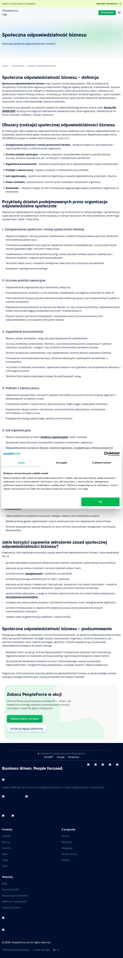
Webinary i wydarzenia (14, 901)
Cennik (65, 836)
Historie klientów (11, 907)
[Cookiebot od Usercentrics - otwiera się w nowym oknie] (106, 454)
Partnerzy (67, 842)
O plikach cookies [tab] (101, 462)
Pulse (5, 860)
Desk (5, 854)
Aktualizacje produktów (15, 895)
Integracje (67, 848)
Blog (4, 883)
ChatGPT (48, 757)
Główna (5, 66)
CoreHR (6, 836)
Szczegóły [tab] (61, 462)
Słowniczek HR (18, 66)
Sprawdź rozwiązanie (107, 3)
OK (100, 502)
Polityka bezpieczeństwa (15, 950)
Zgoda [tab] (21, 462)
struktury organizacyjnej (54, 437)
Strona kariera (69, 854)
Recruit (6, 842)
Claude (60, 757)
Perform (6, 848)
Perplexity (73, 757)
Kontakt (66, 860)
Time (4, 866)
